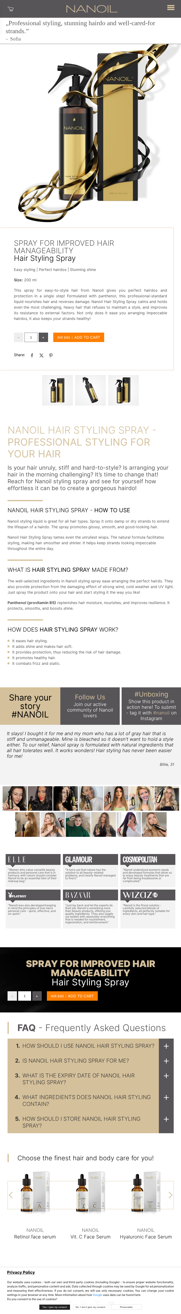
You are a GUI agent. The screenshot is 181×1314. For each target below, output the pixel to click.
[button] (170, 7)
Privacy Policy (21, 1272)
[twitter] (41, 355)
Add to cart (87, 337)
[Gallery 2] (123, 390)
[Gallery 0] (57, 390)
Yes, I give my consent (54, 1307)
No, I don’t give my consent (90, 1307)
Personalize (126, 1307)
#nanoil (161, 713)
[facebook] (32, 355)
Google (97, 1295)
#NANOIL (30, 714)
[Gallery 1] (90, 390)
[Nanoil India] (92, 8)
